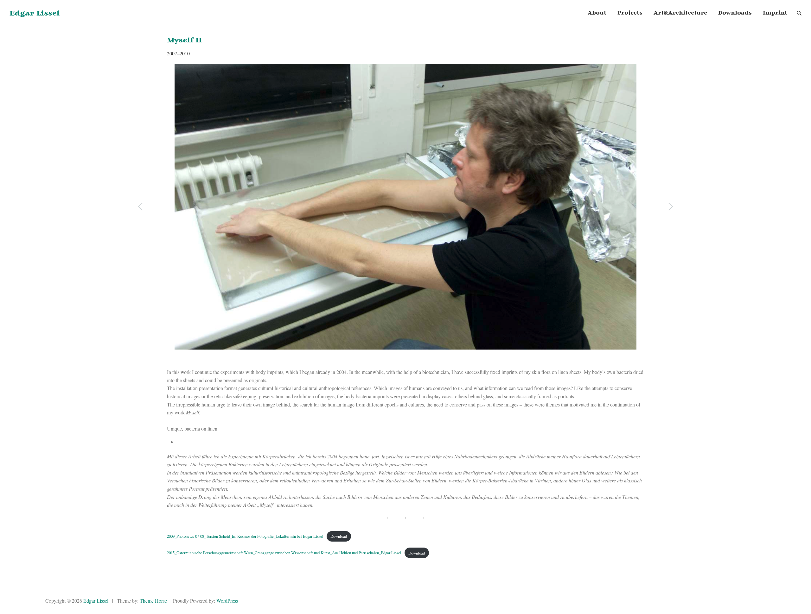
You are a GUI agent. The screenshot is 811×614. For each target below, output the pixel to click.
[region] (405, 216)
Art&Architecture (680, 13)
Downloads (735, 13)
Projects (629, 13)
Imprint (775, 13)
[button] (140, 207)
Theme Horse (153, 600)
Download (338, 536)
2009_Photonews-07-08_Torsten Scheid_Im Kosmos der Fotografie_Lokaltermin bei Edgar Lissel (245, 536)
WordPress (227, 600)
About (597, 13)
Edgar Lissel (35, 13)
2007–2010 (178, 53)
